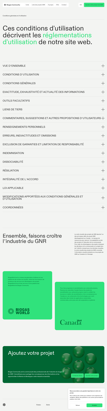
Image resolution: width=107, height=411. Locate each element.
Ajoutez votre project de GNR (94, 5)
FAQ (57, 5)
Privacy (38, 405)
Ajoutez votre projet (92, 375)
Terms (48, 405)
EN (81, 5)
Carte (27, 5)
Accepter (94, 405)
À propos (50, 5)
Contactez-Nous (77, 375)
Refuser (78, 405)
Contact (64, 5)
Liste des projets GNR (38, 5)
